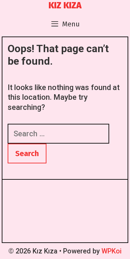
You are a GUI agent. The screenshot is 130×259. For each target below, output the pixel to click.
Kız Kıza (65, 5)
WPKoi (112, 251)
